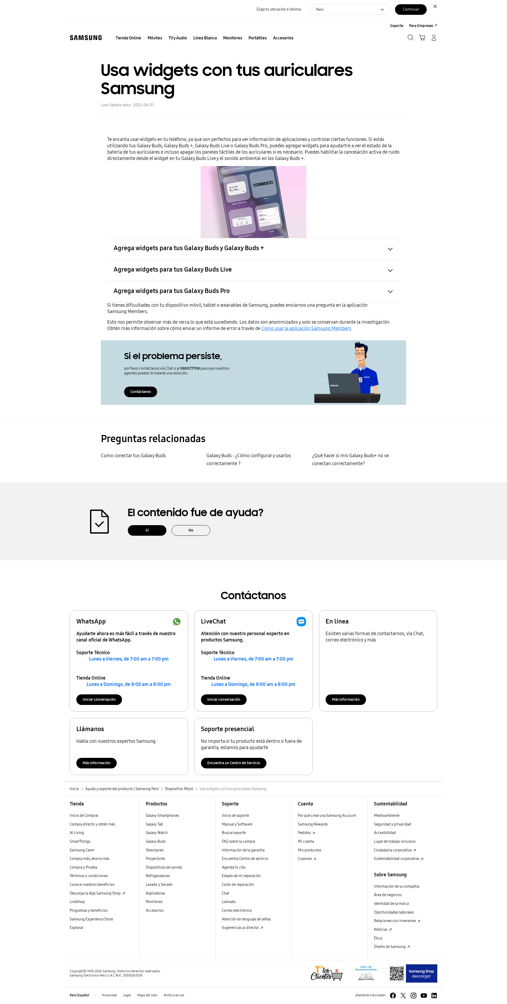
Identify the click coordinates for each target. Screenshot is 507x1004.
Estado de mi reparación (241, 876)
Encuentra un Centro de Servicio (233, 763)
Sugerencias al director (241, 927)
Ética (378, 938)
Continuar (411, 9)
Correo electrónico (237, 910)
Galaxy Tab (154, 824)
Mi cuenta (306, 841)
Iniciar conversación (99, 699)
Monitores (154, 902)
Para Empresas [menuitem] (421, 26)
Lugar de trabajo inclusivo (395, 841)
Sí (147, 530)
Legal (127, 995)
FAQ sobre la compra (238, 841)
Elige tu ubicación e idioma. (279, 9)
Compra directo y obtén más (92, 824)
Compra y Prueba (83, 867)
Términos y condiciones (89, 876)
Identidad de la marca (391, 903)
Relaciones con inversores (395, 921)
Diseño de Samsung (390, 947)
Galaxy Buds (156, 841)
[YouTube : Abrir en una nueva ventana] (424, 995)
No (191, 530)
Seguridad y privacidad (392, 824)
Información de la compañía (396, 886)
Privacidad (109, 995)
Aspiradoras (155, 893)
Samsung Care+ (82, 850)
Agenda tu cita (233, 867)
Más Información (346, 699)
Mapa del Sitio (147, 995)
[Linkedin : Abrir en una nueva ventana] (434, 995)
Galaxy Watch (157, 833)
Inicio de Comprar (84, 815)
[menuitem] (128, 38)
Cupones (305, 858)
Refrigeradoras (158, 876)
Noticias (381, 929)
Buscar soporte (234, 833)
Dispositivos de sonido (164, 867)
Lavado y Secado (159, 884)
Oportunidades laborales (394, 912)
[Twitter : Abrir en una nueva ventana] (403, 995)
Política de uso (174, 995)
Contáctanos (140, 391)
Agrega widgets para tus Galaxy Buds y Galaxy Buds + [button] (189, 248)
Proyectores (155, 858)
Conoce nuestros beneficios (92, 884)
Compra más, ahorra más (89, 858)
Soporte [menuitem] (396, 26)
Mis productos (309, 850)
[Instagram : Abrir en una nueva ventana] (413, 995)
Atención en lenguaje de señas (246, 919)
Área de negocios (388, 895)
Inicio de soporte (235, 815)
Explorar (76, 927)
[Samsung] (86, 37)
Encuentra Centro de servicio (245, 858)
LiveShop (77, 902)
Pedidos (305, 833)
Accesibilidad (385, 833)
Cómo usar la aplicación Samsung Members (306, 328)
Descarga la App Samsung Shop (95, 893)
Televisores (154, 850)
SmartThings (80, 841)
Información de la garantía (243, 850)
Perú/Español (79, 995)
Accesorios (154, 910)
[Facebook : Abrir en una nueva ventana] (393, 995)
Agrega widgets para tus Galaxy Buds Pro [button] (172, 291)
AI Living (77, 833)
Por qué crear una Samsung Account (327, 815)
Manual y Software (237, 824)
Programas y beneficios (88, 910)
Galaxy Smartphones (162, 815)
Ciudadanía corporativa (393, 850)
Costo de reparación (238, 884)
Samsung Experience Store (91, 919)
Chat (225, 893)
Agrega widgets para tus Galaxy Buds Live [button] (173, 269)
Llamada (229, 902)
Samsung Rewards (313, 824)
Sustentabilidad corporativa (397, 858)
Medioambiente (387, 815)
